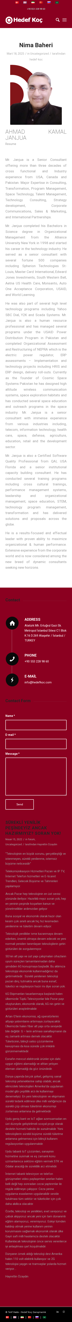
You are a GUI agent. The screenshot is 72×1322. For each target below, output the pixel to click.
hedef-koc (36, 59)
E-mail (10, 734)
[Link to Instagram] (64, 1312)
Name (10, 715)
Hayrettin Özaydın (47, 844)
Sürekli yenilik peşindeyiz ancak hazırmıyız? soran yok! (33, 828)
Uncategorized (39, 53)
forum (31, 839)
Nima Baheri (36, 45)
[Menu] (64, 20)
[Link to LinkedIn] (58, 1312)
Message (12, 753)
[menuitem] (17, 2)
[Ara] (56, 20)
